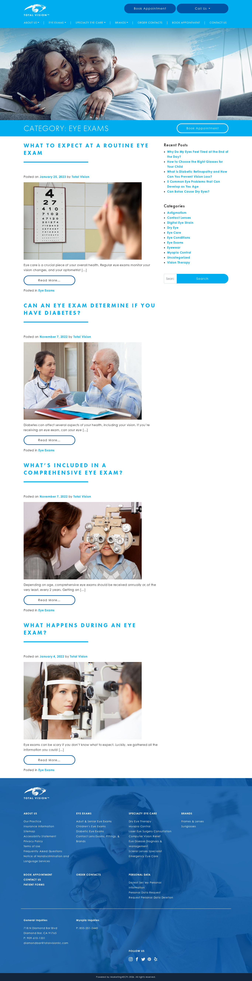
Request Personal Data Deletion (151, 897)
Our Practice (32, 821)
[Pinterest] (149, 958)
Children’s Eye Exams (91, 826)
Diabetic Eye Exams (90, 831)
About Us (30, 22)
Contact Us (218, 22)
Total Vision (80, 177)
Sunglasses (188, 826)
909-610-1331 (36, 938)
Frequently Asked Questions (43, 851)
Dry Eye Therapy (140, 821)
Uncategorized (178, 257)
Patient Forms (34, 884)
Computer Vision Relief (144, 836)
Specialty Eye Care (89, 22)
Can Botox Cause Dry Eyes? (188, 191)
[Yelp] (156, 958)
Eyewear (173, 247)
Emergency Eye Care (143, 856)
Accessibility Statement (40, 836)
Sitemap (29, 831)
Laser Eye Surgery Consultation (150, 831)
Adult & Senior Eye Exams (94, 821)
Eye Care (174, 232)
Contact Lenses (179, 217)
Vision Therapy (178, 262)
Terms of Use (32, 846)
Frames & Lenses (192, 821)
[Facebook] (137, 958)
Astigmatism (177, 213)
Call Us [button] (201, 8)
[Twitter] (143, 958)
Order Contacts (150, 22)
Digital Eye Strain (180, 222)
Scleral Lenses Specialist (145, 851)
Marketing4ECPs (119, 977)
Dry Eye (173, 227)
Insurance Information (39, 826)
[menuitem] (32, 23)
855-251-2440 (89, 928)
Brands (120, 22)
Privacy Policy (33, 841)
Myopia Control (179, 252)
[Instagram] (131, 958)
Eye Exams (56, 22)
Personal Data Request (145, 892)
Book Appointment (150, 8)
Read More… (49, 280)
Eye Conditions (178, 237)
